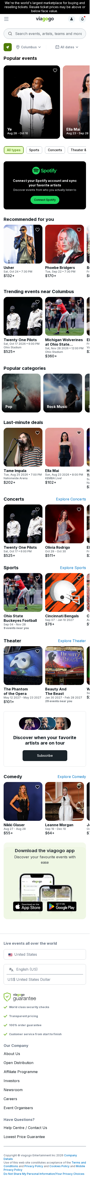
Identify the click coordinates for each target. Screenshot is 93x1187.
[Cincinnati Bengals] (64, 599)
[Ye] (32, 102)
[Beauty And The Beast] (64, 674)
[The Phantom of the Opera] (23, 675)
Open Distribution (18, 1062)
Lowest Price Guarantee (24, 1136)
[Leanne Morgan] (64, 808)
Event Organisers (18, 1108)
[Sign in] (71, 19)
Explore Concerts (71, 499)
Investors (12, 1080)
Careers (10, 1099)
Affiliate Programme (21, 1071)
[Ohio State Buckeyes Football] (23, 601)
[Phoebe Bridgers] (64, 251)
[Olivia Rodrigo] (64, 531)
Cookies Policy (59, 1166)
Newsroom (13, 1090)
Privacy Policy (33, 1166)
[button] (17, 19)
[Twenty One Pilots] (23, 325)
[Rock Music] (62, 393)
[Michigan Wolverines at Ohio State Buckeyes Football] (64, 327)
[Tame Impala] (23, 456)
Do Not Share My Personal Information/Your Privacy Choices (44, 1173)
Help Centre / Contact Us (25, 1127)
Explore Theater (72, 641)
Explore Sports (73, 567)
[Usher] (23, 251)
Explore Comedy (72, 776)
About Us (12, 1053)
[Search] (45, 32)
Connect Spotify (45, 199)
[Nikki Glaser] (23, 808)
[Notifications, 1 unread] (82, 19)
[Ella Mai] (64, 456)
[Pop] (21, 393)
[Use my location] (8, 47)
